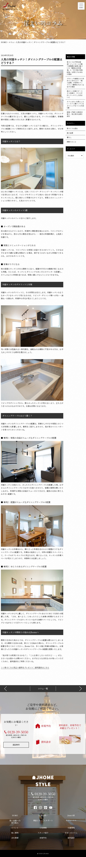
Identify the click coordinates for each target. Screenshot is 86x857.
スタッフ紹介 (43, 832)
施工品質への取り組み (15, 821)
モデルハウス (71, 820)
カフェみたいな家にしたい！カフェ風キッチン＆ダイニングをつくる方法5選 (75, 104)
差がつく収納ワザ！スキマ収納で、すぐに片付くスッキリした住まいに (75, 94)
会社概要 (14, 838)
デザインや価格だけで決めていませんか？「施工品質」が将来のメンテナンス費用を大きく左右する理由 (75, 82)
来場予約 (46, 726)
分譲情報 (71, 827)
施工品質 (70, 133)
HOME (15, 815)
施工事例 (14, 832)
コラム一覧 (43, 688)
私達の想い (43, 815)
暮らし (69, 137)
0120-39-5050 (18, 731)
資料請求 (46, 742)
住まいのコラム (71, 832)
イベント (14, 827)
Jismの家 (71, 815)
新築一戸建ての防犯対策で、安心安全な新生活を (75, 114)
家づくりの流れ (72, 128)
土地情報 (43, 827)
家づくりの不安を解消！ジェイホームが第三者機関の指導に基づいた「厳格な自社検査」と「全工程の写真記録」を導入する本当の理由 (75, 68)
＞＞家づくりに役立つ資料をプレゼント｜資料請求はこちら (25, 667)
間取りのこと (71, 142)
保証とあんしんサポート (43, 820)
